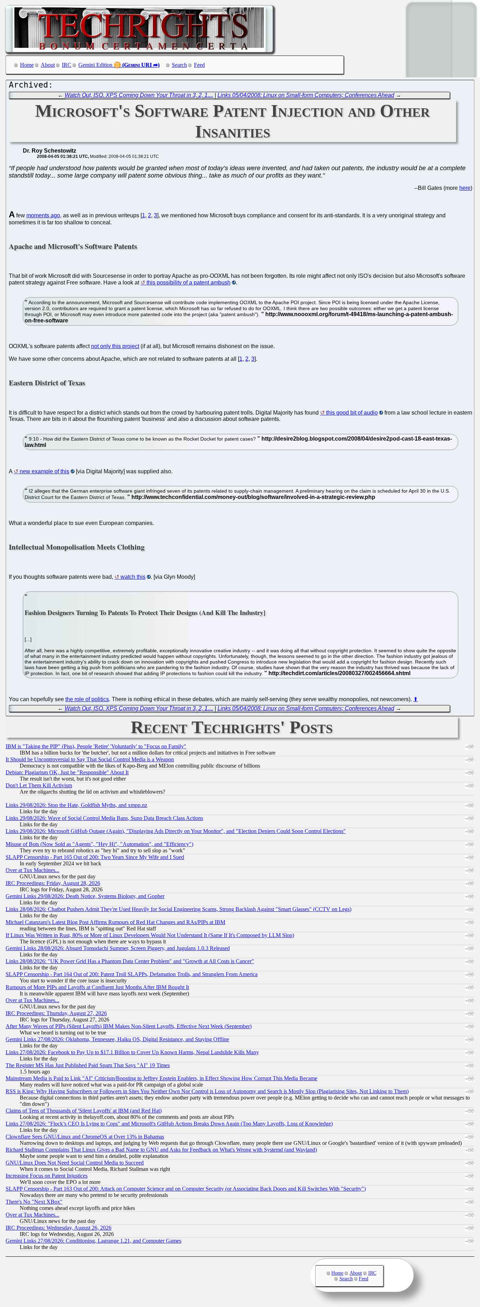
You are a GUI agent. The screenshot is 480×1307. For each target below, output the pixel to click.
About (48, 65)
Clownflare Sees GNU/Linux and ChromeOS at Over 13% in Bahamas (85, 1137)
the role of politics (87, 699)
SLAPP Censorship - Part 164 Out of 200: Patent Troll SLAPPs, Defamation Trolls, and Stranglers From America (132, 974)
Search (179, 65)
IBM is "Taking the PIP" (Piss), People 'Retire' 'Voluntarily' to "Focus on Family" (96, 746)
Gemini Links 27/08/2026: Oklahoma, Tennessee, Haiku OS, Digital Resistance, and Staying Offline (117, 1039)
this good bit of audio (352, 413)
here (465, 188)
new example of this (44, 471)
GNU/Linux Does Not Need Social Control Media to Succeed (75, 1163)
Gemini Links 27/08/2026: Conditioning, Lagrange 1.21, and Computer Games (93, 1241)
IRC (66, 65)
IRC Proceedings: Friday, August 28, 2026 (53, 883)
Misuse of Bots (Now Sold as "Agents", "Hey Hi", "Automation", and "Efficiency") (99, 844)
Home (27, 65)
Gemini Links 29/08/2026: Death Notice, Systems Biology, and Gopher (85, 896)
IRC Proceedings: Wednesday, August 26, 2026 (58, 1228)
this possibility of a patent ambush (189, 283)
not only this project (115, 346)
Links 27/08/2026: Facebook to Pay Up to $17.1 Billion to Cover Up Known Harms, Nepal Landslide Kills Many (132, 1052)
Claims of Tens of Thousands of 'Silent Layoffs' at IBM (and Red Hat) (84, 1111)
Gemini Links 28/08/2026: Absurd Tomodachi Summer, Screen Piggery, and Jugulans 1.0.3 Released (118, 948)
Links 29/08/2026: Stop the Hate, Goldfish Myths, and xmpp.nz (76, 805)
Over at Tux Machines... (32, 870)
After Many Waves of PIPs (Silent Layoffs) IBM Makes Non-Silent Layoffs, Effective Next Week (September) (129, 1026)
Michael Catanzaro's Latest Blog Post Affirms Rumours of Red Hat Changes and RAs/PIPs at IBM (115, 922)
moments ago (43, 215)
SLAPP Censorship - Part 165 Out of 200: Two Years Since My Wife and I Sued (95, 857)
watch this (133, 577)
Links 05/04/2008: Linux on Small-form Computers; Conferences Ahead (306, 95)
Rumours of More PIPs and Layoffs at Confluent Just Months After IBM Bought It (97, 987)
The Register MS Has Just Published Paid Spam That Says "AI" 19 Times (88, 1065)
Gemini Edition (95, 65)
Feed (199, 65)
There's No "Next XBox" (34, 1202)
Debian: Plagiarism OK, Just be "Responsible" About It (67, 772)
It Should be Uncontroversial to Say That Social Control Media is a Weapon (90, 759)
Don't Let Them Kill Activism (39, 785)
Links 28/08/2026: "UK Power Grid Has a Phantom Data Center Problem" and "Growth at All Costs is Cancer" (130, 961)
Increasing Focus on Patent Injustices (46, 1176)
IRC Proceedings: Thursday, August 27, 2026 (56, 1013)
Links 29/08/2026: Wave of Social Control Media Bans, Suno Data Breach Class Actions (104, 818)
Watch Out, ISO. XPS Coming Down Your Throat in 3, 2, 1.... (139, 95)
